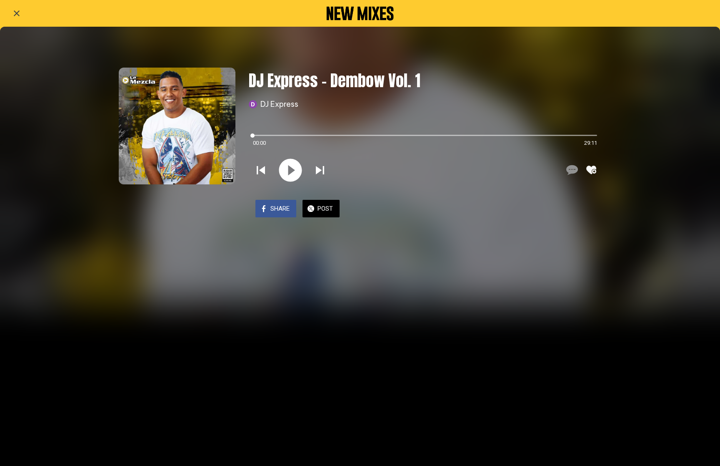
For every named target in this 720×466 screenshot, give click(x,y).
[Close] (17, 13)
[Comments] (571, 170)
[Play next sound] (320, 170)
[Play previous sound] (260, 170)
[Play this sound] (290, 170)
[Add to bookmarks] (591, 170)
